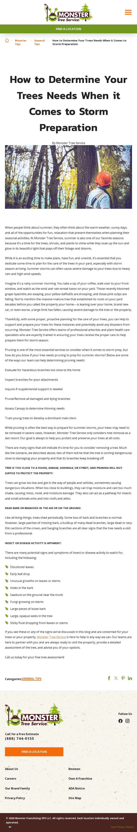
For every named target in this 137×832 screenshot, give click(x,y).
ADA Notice (76, 788)
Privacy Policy (15, 798)
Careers (10, 779)
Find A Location (68, 29)
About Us (11, 769)
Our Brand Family (17, 788)
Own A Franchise (80, 779)
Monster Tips (21, 42)
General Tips (39, 42)
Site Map (74, 798)
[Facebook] (120, 721)
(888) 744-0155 (19, 738)
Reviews (74, 769)
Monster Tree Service (51, 637)
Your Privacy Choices (122, 827)
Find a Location (34, 752)
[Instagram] (127, 721)
